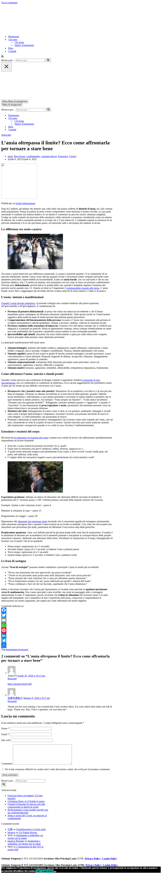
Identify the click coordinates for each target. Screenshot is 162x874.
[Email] (57, 620)
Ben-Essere (19, 156)
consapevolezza (49, 156)
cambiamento (33, 156)
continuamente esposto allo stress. (83, 288)
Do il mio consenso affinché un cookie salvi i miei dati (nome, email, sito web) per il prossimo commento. (57, 769)
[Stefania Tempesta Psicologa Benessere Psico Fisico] (55, 31)
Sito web (5, 740)
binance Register (16, 841)
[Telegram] (57, 640)
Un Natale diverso (28, 832)
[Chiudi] (6, 66)
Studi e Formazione (24, 45)
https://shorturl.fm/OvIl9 (20, 684)
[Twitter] (57, 615)
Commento (6, 763)
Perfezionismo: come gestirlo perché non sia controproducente (28, 811)
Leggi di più (47, 871)
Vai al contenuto (9, 2)
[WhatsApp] (57, 625)
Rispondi (12, 678)
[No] (55, 871)
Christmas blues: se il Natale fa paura (26, 801)
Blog (10, 48)
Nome (5, 728)
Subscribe (6, 135)
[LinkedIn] (57, 635)
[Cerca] (2, 56)
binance (11, 832)
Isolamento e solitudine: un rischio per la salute (25, 836)
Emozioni (63, 156)
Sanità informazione (25, 203)
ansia (10, 156)
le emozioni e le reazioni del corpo (31, 437)
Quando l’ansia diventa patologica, (18, 303)
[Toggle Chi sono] (57, 118)
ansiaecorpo (17, 649)
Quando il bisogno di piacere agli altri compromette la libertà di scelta (26, 805)
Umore (72, 156)
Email (5, 734)
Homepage (13, 36)
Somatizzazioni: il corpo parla (31, 829)
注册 (10, 829)
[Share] (57, 645)
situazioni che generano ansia (32, 521)
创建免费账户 (15, 698)
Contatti (12, 51)
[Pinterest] (57, 630)
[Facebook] (57, 610)
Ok (38, 871)
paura (25, 649)
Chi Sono (19, 42)
